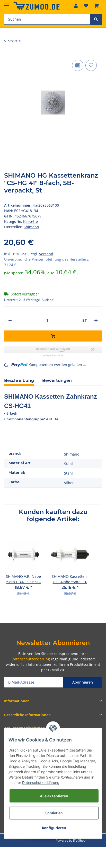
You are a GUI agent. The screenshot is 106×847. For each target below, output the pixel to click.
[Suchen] (96, 19)
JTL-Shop (79, 840)
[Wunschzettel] (86, 6)
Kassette (30, 221)
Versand (46, 253)
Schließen (54, 813)
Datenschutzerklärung (31, 659)
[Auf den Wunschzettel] (91, 65)
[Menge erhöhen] (96, 320)
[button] (76, 6)
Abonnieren (82, 682)
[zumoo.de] (36, 6)
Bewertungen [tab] (57, 380)
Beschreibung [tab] (19, 380)
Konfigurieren (54, 828)
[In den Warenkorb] (53, 336)
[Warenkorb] (96, 6)
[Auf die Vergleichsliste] (77, 65)
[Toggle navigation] (6, 3)
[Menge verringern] (10, 320)
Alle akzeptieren (54, 796)
